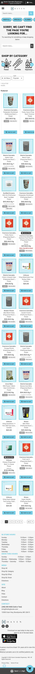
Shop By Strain (7, 578)
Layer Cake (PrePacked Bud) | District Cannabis (26, 350)
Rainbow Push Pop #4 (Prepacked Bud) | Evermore (26, 240)
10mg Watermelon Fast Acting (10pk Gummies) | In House (26, 279)
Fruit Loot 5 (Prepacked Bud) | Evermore (26, 461)
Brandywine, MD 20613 (22, 612)
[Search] (31, 13)
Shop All (4, 568)
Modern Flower (9, 310)
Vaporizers (29, 70)
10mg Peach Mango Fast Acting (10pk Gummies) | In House (9, 501)
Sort (14, 76)
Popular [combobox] (16, 78)
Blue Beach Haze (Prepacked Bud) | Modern (9, 315)
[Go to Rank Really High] (17, 671)
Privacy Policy (5, 663)
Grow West (9, 384)
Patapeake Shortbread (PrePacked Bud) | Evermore (10, 114)
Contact (4, 597)
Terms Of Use (14, 663)
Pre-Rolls (17, 70)
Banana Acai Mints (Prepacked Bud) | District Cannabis (26, 388)
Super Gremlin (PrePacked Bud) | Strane (26, 501)
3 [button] (13, 522)
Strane (26, 421)
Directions (5, 581)
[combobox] (15, 13)
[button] (17, 2)
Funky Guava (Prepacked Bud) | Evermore (9, 237)
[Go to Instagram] (3, 626)
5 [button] (21, 522)
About (4, 587)
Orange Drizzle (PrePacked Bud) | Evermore (9, 350)
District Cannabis (9, 155)
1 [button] (6, 522)
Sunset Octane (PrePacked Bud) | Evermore (26, 315)
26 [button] (28, 522)
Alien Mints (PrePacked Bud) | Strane (26, 425)
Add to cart (11, 132)
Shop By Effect (7, 574)
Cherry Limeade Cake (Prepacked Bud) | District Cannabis (9, 279)
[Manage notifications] (4, 665)
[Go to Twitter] (7, 626)
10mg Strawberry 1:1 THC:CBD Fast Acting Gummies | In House (9, 425)
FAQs (3, 594)
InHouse (26, 275)
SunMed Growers (9, 193)
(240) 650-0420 (7, 607)
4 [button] (17, 522)
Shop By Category (8, 571)
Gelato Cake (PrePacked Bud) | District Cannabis (9, 159)
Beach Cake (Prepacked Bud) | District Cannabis (26, 159)
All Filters (7, 78)
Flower (6, 70)
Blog (3, 591)
